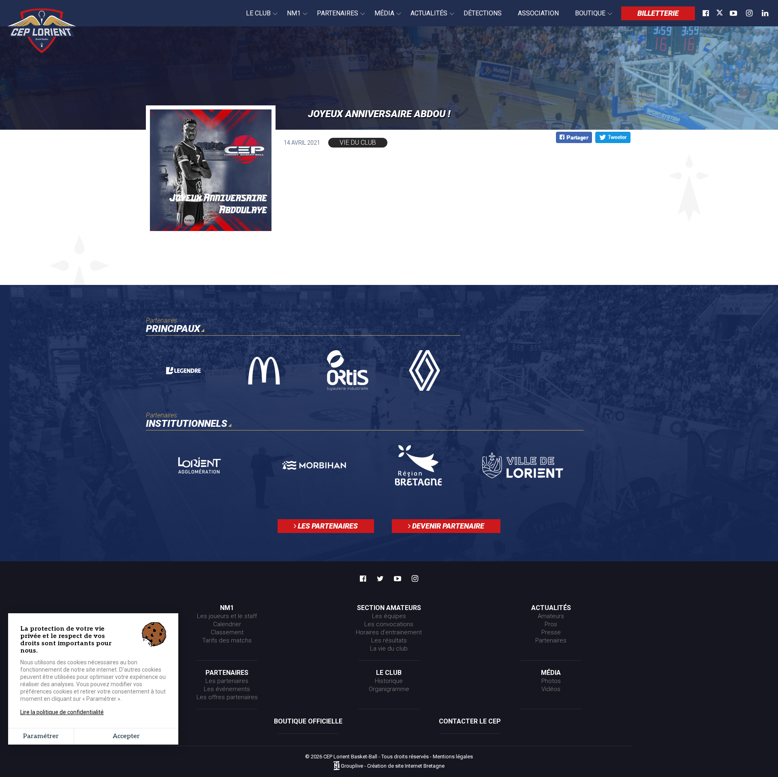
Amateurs (551, 616)
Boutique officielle (308, 721)
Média (380, 17)
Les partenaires (327, 526)
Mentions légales (453, 756)
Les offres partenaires (227, 697)
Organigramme (389, 689)
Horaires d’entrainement (389, 632)
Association (538, 13)
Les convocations (388, 624)
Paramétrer (41, 736)
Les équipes (389, 616)
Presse (551, 632)
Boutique (586, 17)
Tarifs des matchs (227, 640)
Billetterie (658, 13)
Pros (551, 624)
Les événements (227, 689)
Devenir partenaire (447, 526)
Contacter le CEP (470, 721)
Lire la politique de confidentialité (62, 712)
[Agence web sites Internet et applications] (336, 766)
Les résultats (389, 640)
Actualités (424, 17)
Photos (551, 681)
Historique (389, 681)
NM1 (290, 17)
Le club (254, 17)
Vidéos (550, 689)
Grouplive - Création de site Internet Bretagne (393, 766)
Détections (483, 13)
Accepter (126, 736)
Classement (227, 632)
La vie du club (389, 648)
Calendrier (227, 624)
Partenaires (333, 17)
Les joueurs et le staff (227, 616)
